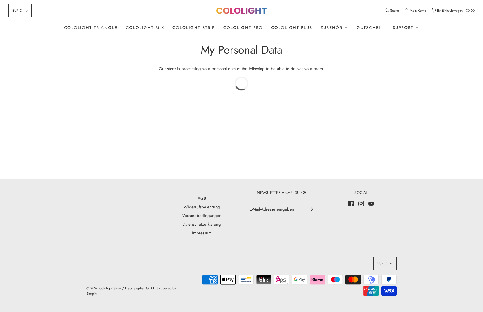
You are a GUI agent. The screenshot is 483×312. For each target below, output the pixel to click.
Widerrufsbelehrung (202, 207)
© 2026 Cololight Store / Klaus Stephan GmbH (121, 288)
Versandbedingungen (201, 216)
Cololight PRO (243, 28)
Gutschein (370, 28)
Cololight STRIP (193, 28)
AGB (202, 198)
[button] (20, 10)
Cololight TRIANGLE (90, 28)
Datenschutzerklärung (202, 224)
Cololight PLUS (291, 28)
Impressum (202, 233)
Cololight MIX (145, 28)
